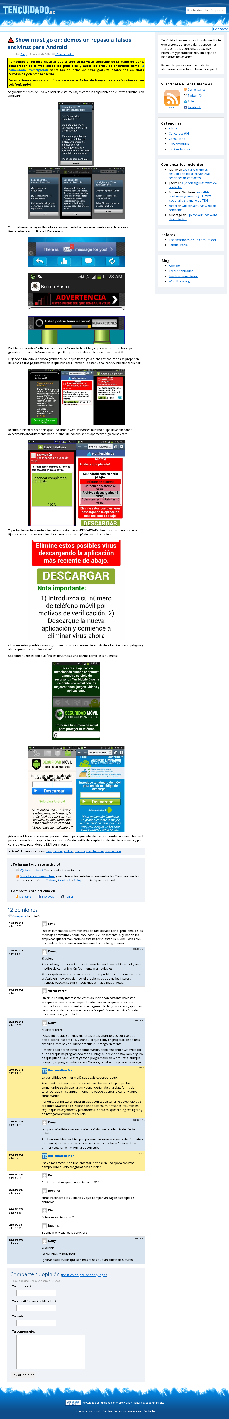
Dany (24, 54)
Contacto (220, 29)
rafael (173, 206)
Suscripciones (113, 851)
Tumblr (69, 896)
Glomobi (80, 851)
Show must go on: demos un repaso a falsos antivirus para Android (69, 43)
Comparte (19, 916)
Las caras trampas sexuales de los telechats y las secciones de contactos (189, 173)
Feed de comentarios (183, 276)
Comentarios (197, 89)
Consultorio (177, 139)
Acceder (174, 266)
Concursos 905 (179, 133)
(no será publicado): (34, 1301)
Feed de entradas (181, 271)
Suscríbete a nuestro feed (37, 876)
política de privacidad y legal (84, 1275)
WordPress (123, 1402)
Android (68, 851)
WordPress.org (179, 281)
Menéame (25, 896)
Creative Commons (114, 1411)
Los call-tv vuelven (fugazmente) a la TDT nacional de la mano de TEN (190, 196)
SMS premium (54, 851)
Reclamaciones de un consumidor (192, 240)
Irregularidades (95, 851)
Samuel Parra (178, 245)
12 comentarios (64, 54)
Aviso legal (134, 1411)
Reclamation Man (61, 1070)
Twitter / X (195, 95)
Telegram (80, 880)
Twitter (51, 880)
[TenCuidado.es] (29, 8)
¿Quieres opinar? (31, 870)
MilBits (160, 1402)
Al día (173, 128)
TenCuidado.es (179, 149)
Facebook (64, 880)
